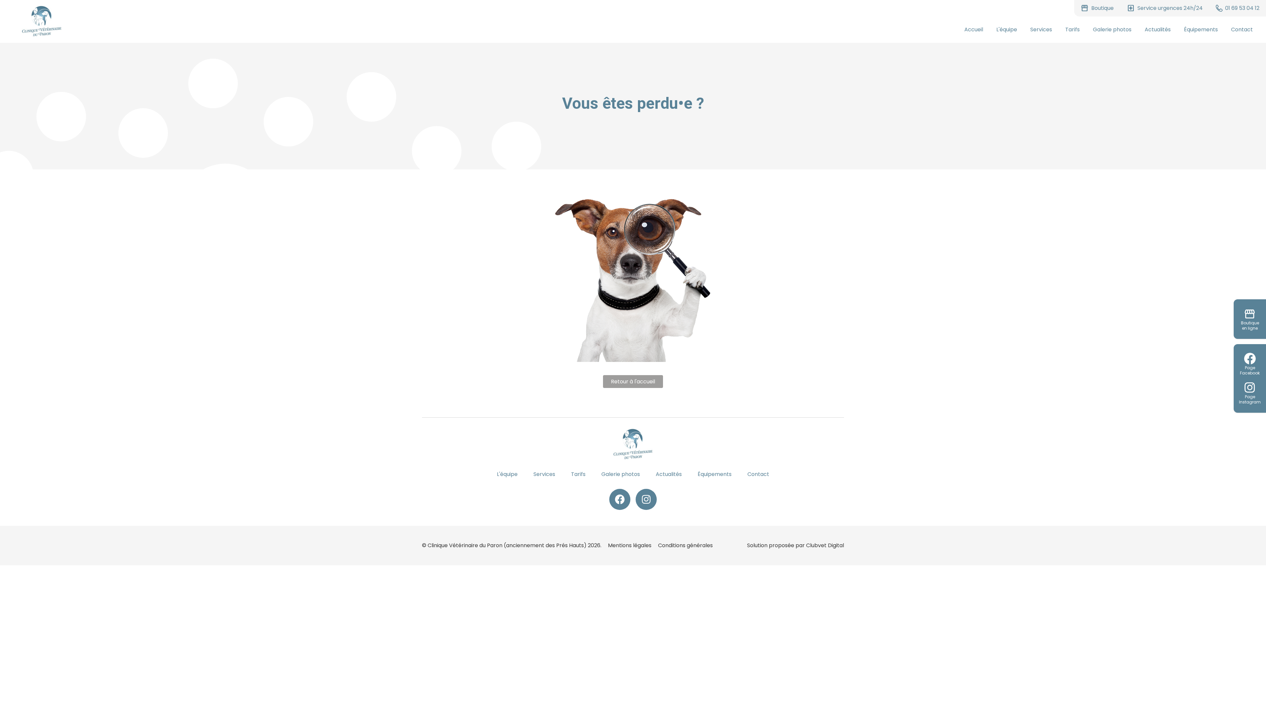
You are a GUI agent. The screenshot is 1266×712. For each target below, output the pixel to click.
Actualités (1158, 29)
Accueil (973, 29)
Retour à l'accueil (633, 381)
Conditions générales (685, 545)
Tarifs (1072, 29)
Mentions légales (629, 545)
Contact (1242, 29)
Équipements (1201, 29)
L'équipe (1006, 29)
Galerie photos (1112, 29)
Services (1041, 29)
